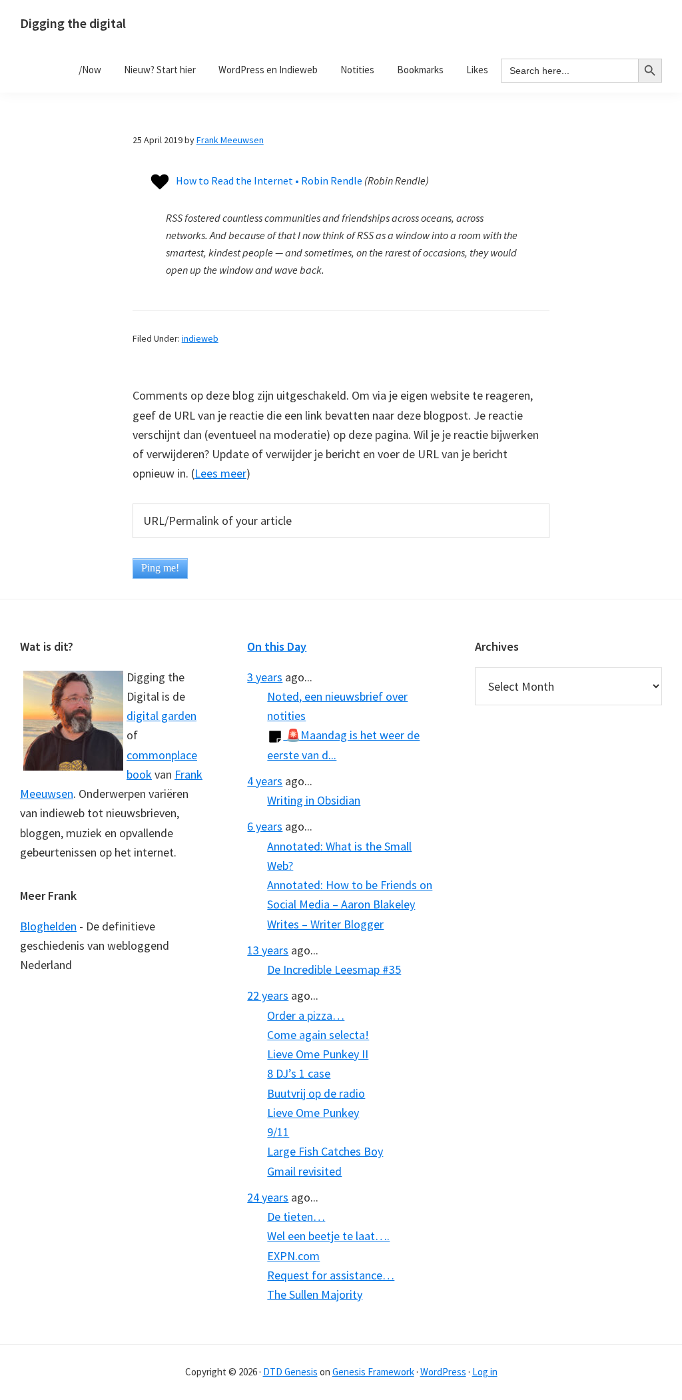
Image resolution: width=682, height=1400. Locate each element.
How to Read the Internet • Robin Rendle (269, 180)
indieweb (200, 338)
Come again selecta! (318, 1034)
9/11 (278, 1132)
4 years (264, 781)
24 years (267, 1197)
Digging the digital (73, 23)
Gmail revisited (304, 1171)
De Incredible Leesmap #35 (334, 969)
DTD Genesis (290, 1371)
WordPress (443, 1371)
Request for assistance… (330, 1275)
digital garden (161, 715)
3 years (264, 677)
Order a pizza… (305, 1015)
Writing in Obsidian (313, 800)
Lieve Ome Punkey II (317, 1054)
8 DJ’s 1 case (298, 1073)
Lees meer (220, 473)
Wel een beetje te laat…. (328, 1235)
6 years (264, 826)
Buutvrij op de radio (316, 1093)
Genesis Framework (373, 1371)
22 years (267, 995)
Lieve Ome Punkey (313, 1112)
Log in (485, 1371)
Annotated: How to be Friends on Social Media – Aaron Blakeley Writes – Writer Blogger (349, 904)
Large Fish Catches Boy (325, 1151)
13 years (267, 950)
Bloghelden (48, 926)
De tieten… (296, 1216)
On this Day (276, 646)
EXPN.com (293, 1255)
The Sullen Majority (314, 1294)
